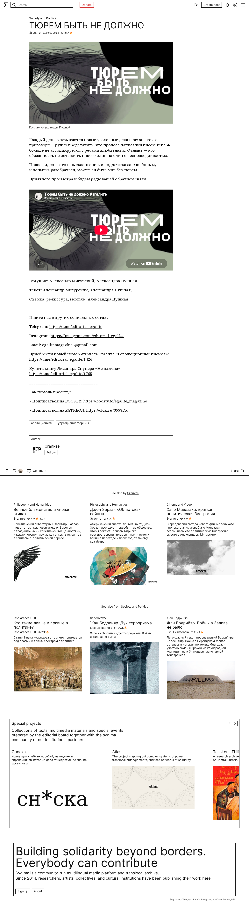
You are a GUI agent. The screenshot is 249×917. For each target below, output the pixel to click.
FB (194, 899)
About (38, 891)
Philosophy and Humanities (32, 504)
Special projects (26, 723)
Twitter (226, 899)
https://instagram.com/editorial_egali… (87, 335)
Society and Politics (42, 18)
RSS (233, 899)
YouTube (217, 899)
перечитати (98, 618)
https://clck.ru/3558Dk (107, 410)
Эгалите (35, 32)
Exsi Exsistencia (101, 628)
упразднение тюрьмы (73, 423)
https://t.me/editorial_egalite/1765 (60, 373)
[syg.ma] (6, 4)
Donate (87, 5)
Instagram (206, 899)
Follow (51, 452)
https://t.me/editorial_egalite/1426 (60, 359)
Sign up (23, 891)
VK (198, 899)
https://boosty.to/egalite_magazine (115, 401)
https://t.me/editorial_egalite (75, 326)
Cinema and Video (179, 504)
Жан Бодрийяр (177, 618)
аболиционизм (41, 423)
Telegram (187, 899)
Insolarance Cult (25, 618)
